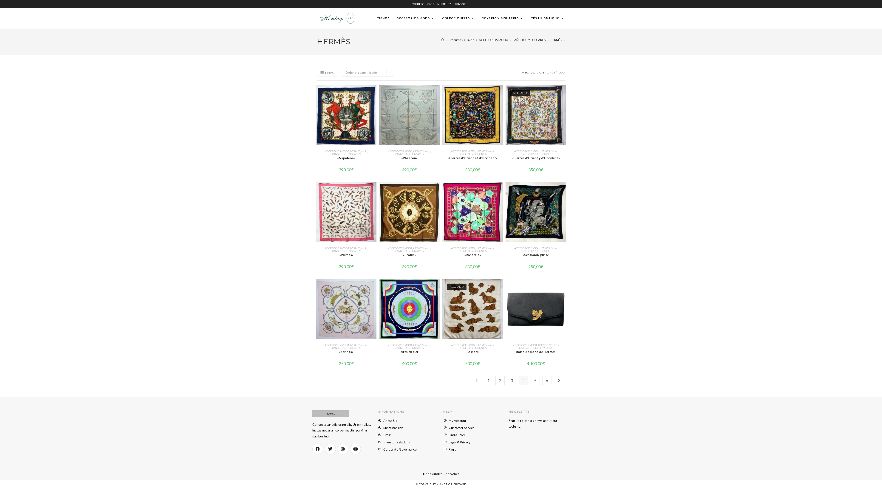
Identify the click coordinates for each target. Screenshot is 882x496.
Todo (561, 72)
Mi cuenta (444, 4)
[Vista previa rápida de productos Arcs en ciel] (437, 287)
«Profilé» (409, 255)
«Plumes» (346, 255)
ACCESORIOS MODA (337, 151)
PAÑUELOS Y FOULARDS (346, 154)
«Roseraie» (472, 255)
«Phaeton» (409, 158)
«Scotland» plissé (536, 255)
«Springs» (346, 352)
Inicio (364, 151)
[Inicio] (442, 40)
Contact (460, 4)
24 (553, 72)
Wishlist (418, 4)
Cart (430, 4)
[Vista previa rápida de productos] (374, 93)
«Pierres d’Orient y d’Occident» (536, 158)
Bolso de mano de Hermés (536, 352)
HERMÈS (355, 151)
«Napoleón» (346, 158)
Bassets (472, 352)
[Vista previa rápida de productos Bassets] (500, 287)
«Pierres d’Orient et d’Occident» (473, 158)
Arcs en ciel (409, 352)
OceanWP (452, 474)
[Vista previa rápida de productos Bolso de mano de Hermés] (563, 287)
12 (547, 72)
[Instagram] (343, 449)
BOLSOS (543, 345)
